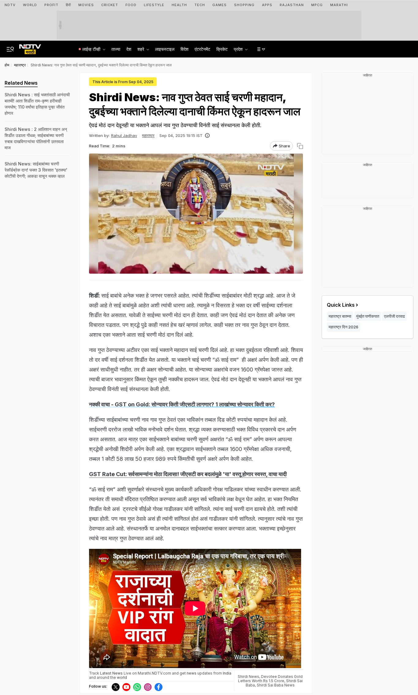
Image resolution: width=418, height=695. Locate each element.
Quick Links (341, 305)
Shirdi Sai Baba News (276, 685)
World (30, 5)
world (122, 677)
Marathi (339, 5)
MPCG (317, 5)
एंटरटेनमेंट (202, 49)
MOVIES (86, 5)
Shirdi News (248, 676)
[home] (30, 47)
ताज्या (115, 49)
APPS (267, 5)
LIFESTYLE (154, 5)
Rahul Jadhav (124, 135)
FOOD (130, 5)
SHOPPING (244, 5)
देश (128, 49)
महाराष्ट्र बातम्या (340, 316)
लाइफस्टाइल (164, 49)
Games (219, 5)
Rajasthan (292, 5)
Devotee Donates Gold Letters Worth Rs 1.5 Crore (270, 678)
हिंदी (68, 5)
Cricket (109, 5)
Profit (51, 5)
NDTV (10, 5)
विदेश (184, 49)
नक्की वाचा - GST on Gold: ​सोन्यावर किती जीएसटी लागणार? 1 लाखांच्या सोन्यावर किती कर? (182, 404)
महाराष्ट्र (148, 135)
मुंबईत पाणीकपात (367, 316)
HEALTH (179, 5)
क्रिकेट (222, 49)
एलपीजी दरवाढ (394, 316)
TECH (199, 5)
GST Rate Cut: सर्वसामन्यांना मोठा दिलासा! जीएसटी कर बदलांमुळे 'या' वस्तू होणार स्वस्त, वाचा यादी (188, 474)
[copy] (300, 146)
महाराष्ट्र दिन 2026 (343, 326)
